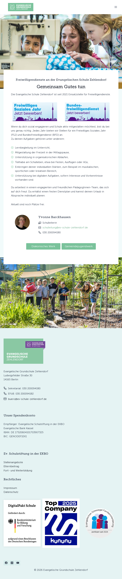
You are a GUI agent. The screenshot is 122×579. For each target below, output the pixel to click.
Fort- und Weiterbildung (18, 470)
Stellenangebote (13, 462)
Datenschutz (11, 491)
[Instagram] (11, 562)
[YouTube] (17, 562)
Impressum (10, 487)
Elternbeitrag (11, 466)
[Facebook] (6, 562)
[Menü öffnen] (115, 7)
